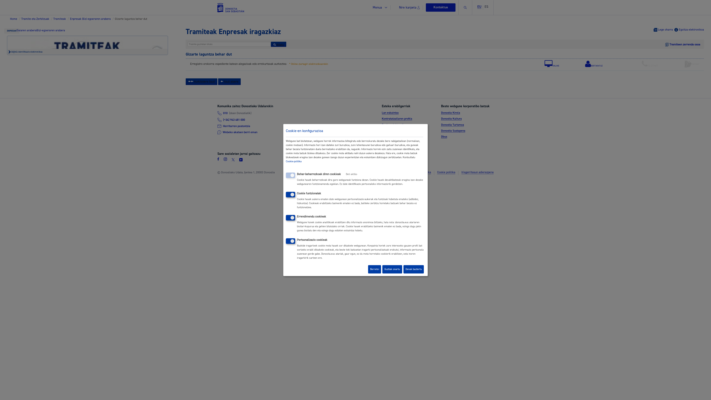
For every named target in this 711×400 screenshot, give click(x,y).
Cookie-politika (294, 161)
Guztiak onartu (392, 269)
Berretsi (374, 269)
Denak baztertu (413, 269)
